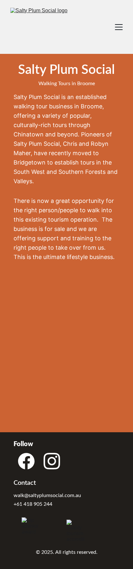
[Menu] (119, 27)
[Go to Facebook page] (26, 461)
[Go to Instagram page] (52, 461)
